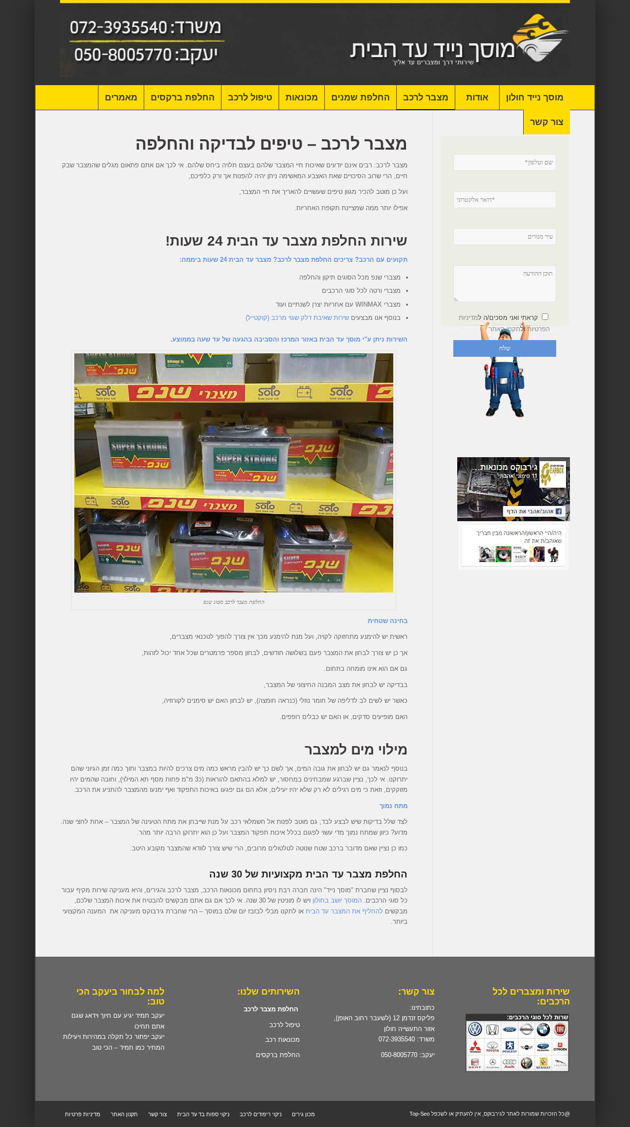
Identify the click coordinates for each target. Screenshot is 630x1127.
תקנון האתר (504, 329)
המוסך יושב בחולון (337, 900)
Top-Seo (419, 1114)
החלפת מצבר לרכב (271, 1009)
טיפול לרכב (284, 1025)
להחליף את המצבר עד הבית (344, 911)
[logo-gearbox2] (315, 42)
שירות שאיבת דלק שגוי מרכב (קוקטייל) (297, 317)
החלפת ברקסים (278, 1055)
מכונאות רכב (282, 1039)
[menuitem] (534, 97)
